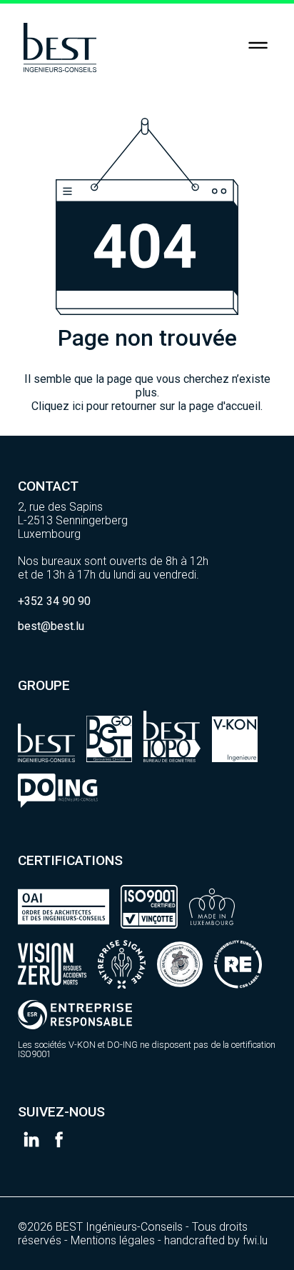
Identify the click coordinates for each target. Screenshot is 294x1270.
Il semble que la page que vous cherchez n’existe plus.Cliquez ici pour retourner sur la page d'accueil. (147, 392)
